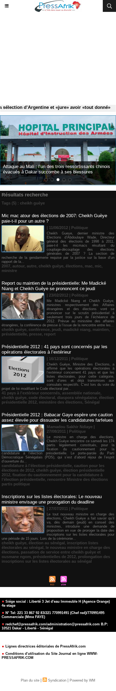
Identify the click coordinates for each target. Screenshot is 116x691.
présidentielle (14, 334)
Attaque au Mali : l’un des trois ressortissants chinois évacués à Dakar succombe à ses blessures (56, 169)
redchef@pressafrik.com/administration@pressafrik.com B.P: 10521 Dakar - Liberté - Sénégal (55, 626)
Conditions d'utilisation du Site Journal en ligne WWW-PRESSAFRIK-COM (50, 656)
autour (18, 266)
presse (35, 334)
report (50, 334)
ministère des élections (60, 402)
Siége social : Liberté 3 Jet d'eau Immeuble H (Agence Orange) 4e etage (56, 603)
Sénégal (92, 402)
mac (89, 266)
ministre (9, 270)
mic (98, 266)
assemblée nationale (81, 393)
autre (31, 266)
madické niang (76, 329)
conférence (39, 329)
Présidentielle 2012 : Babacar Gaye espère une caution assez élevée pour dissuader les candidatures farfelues (57, 417)
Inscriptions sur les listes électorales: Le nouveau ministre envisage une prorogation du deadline (52, 499)
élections (74, 266)
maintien (101, 329)
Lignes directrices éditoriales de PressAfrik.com (45, 646)
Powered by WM (82, 680)
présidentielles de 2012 (54, 556)
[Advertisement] (58, 58)
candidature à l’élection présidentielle (37, 465)
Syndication (57, 680)
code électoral (42, 397)
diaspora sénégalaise (77, 397)
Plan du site (30, 680)
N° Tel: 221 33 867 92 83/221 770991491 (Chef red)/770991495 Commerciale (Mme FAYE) (53, 615)
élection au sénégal (47, 543)
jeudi (56, 329)
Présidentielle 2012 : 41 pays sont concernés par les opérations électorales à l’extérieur (54, 349)
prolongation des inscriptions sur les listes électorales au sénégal (56, 558)
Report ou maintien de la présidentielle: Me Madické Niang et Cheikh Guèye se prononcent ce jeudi (54, 286)
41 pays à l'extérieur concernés (31, 393)
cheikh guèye (51, 266)
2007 (6, 266)
